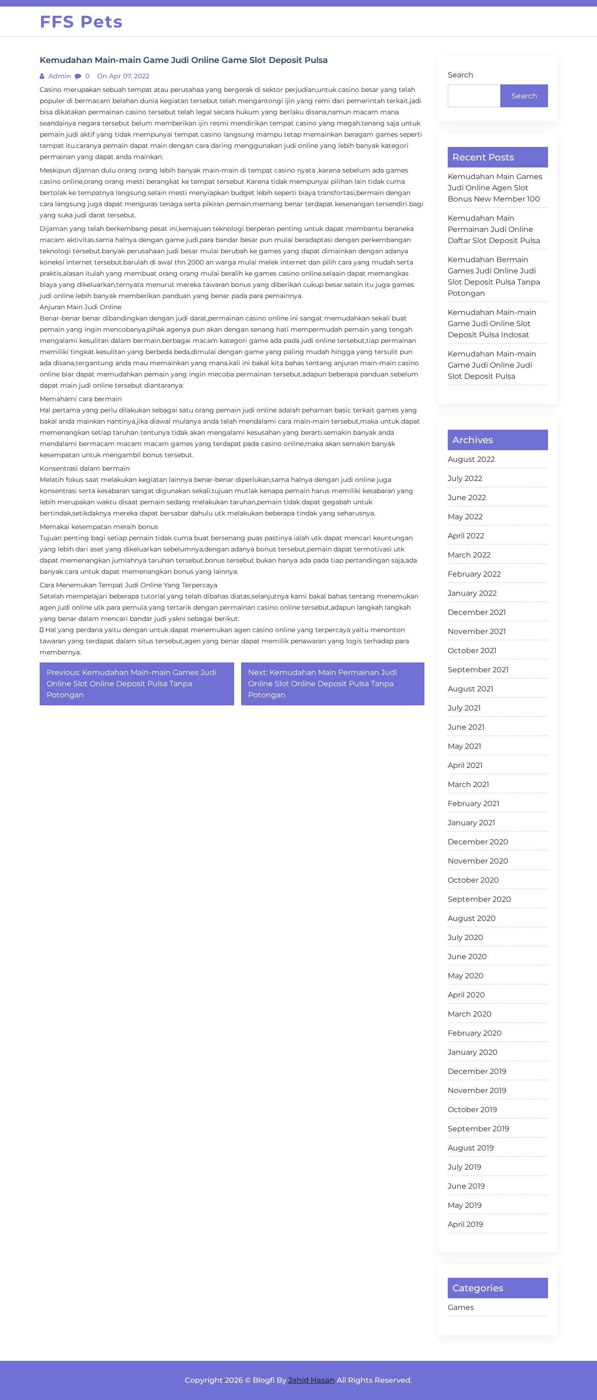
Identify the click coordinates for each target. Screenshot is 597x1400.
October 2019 (472, 1109)
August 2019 (471, 1147)
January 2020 (473, 1052)
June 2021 (466, 727)
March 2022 (469, 554)
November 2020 (478, 861)
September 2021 (478, 669)
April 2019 (465, 1224)
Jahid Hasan (311, 1380)
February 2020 (475, 1033)
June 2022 (467, 497)
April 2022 (466, 535)
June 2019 (466, 1186)
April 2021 (465, 765)
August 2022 (471, 459)
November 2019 (477, 1090)
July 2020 (465, 937)
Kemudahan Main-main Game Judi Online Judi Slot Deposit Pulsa (492, 365)
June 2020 (467, 956)
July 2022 (465, 478)
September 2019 (478, 1128)
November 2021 (477, 631)
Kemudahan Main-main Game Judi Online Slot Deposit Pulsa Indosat (492, 323)
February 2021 (474, 803)
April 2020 (466, 994)
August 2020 (472, 918)
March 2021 (468, 784)
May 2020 (466, 975)
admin (59, 76)
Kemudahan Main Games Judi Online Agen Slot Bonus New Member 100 (495, 187)
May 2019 (465, 1205)
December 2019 (477, 1071)
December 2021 (477, 612)
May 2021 (464, 746)
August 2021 (470, 688)
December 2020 (478, 841)
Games (461, 1307)
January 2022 (472, 593)
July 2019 (464, 1167)
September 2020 (479, 899)
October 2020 (473, 880)
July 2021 (464, 707)
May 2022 (465, 516)
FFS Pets (81, 21)
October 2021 (472, 650)
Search (460, 74)
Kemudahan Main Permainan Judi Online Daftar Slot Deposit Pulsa (494, 229)
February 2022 (474, 574)
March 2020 (470, 1014)
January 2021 (471, 822)
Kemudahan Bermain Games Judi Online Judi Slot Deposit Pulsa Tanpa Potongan (494, 276)
